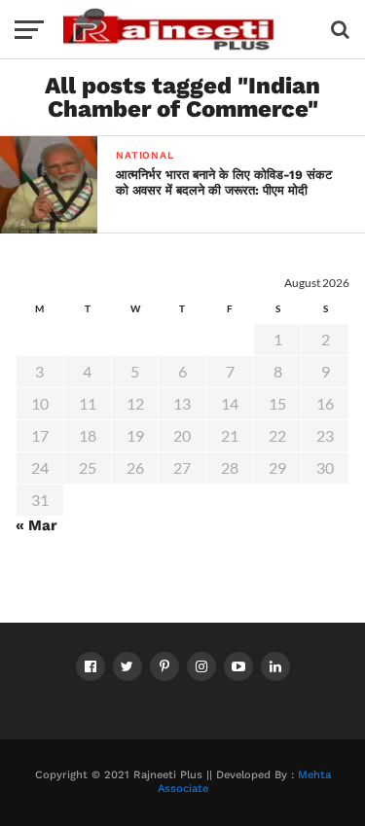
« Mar (36, 525)
